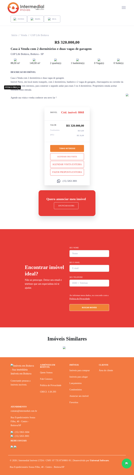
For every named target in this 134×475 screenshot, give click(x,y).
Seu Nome (74, 248)
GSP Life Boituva (39, 35)
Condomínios (75, 389)
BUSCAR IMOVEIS (89, 308)
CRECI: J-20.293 (48, 392)
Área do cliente (106, 370)
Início (14, 35)
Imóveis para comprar (79, 370)
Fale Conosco (46, 379)
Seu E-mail (74, 262)
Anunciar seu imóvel (79, 396)
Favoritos (73, 402)
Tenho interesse (67, 148)
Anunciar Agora (66, 206)
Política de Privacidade (79, 298)
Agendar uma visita (67, 157)
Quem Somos (46, 372)
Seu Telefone (76, 277)
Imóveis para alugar (78, 377)
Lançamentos (75, 383)
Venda (24, 35)
